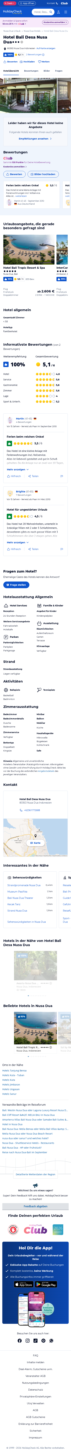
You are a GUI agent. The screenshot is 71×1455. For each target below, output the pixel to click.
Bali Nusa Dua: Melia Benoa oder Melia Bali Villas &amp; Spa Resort (35, 1129)
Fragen (58, 71)
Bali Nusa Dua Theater (20, 898)
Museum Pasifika (17, 891)
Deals (8, 3)
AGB (35, 1410)
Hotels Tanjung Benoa (14, 1070)
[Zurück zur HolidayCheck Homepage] (12, 12)
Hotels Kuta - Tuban (13, 1075)
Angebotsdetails (46, 771)
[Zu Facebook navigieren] (19, 1340)
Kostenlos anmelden (54, 22)
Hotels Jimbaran (11, 1084)
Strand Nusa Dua (17, 910)
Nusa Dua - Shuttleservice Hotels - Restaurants (28, 1143)
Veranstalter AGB (36, 1376)
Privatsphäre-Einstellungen (35, 1396)
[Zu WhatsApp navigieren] (51, 1340)
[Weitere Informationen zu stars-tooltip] (21, 42)
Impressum (35, 1437)
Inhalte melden (35, 1362)
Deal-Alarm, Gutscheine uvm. (36, 1369)
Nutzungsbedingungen (35, 1382)
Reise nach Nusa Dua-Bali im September (24, 1152)
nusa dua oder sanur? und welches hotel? (25, 1138)
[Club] (22, 24)
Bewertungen (31, 71)
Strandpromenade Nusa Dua (23, 885)
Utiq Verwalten (35, 1403)
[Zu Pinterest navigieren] (43, 1340)
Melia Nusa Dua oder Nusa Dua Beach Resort (27, 1133)
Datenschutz (35, 1389)
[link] (58, 12)
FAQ (35, 1355)
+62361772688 (32, 810)
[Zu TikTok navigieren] (35, 1340)
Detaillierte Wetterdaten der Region (35, 1174)
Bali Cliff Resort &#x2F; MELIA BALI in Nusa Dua (28, 1114)
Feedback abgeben (35, 1206)
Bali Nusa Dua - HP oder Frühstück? (21, 1147)
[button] (28, 95)
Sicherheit (35, 1430)
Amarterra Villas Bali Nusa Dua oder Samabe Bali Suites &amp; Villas (35, 1119)
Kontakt (51, 3)
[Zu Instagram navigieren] (27, 1340)
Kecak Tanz (13, 904)
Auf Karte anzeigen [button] (45, 48)
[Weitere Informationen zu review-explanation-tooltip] (43, 54)
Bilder (47, 71)
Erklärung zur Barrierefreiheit (35, 1423)
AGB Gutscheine (35, 1417)
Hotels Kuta (8, 1079)
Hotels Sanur (9, 1093)
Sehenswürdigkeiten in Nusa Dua (26, 921)
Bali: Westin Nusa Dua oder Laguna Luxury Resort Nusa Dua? (35, 1110)
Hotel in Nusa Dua (12, 1124)
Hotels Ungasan (11, 1089)
